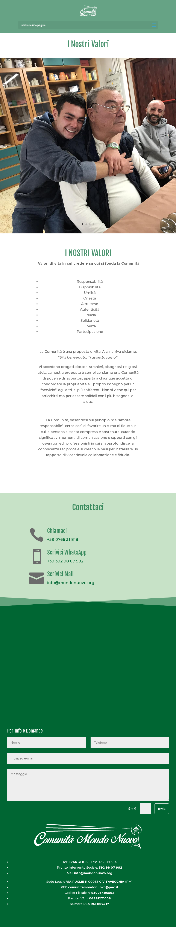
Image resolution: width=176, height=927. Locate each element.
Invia (161, 809)
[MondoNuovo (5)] (88, 233)
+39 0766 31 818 (62, 539)
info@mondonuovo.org (70, 582)
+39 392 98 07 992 (65, 561)
